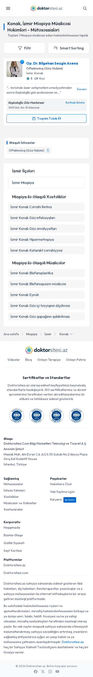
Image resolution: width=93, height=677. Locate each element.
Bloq (28, 360)
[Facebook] (35, 671)
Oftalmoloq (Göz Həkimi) (44, 68)
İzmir (47, 334)
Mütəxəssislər (13, 484)
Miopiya (31, 334)
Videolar (13, 360)
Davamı (82, 89)
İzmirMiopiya (23, 182)
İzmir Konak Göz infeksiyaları (32, 217)
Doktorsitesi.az (15, 565)
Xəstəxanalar (13, 509)
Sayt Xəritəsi (13, 551)
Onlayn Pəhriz (76, 360)
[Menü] (8, 8)
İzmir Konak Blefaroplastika (31, 273)
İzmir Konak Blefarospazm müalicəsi (38, 284)
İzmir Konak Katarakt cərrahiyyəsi (36, 250)
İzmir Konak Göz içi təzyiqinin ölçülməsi (40, 305)
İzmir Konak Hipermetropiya (32, 239)
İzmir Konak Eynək (24, 294)
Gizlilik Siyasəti (14, 543)
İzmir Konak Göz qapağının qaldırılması (40, 316)
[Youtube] (57, 671)
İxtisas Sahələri (14, 490)
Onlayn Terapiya (48, 360)
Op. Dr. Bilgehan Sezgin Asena (52, 63)
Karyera (62, 499)
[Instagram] (50, 671)
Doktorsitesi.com (16, 573)
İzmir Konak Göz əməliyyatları (33, 228)
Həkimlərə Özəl (61, 484)
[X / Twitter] (43, 671)
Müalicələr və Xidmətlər (20, 503)
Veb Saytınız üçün (62, 492)
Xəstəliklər (11, 497)
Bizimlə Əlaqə (13, 535)
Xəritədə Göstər (75, 102)
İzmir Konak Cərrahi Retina (31, 207)
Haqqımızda (12, 527)
